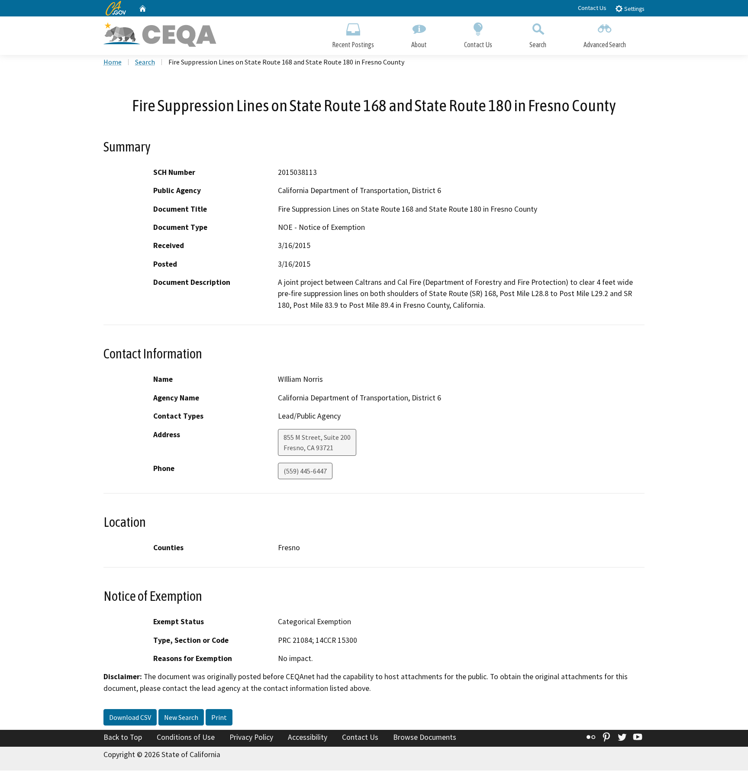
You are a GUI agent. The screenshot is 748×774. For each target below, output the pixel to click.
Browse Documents (424, 737)
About (419, 44)
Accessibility (307, 737)
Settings (633, 9)
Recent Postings (353, 44)
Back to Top (122, 737)
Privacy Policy (251, 737)
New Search (181, 717)
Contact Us (592, 8)
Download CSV (130, 717)
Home (112, 62)
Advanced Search (605, 44)
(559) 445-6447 (305, 471)
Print (219, 717)
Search (537, 44)
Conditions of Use (186, 737)
